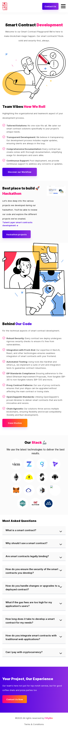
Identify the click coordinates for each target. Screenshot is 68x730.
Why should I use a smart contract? (26, 543)
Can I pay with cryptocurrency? (24, 652)
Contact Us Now (14, 699)
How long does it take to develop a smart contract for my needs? (30, 620)
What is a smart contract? (21, 530)
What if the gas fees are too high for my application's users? (29, 604)
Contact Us (50, 6)
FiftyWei (49, 718)
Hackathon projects (16, 234)
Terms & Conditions (34, 724)
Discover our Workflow (19, 172)
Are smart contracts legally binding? (27, 556)
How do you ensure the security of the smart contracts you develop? (32, 571)
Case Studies (15, 423)
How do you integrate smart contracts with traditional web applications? (31, 637)
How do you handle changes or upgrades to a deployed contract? (32, 587)
